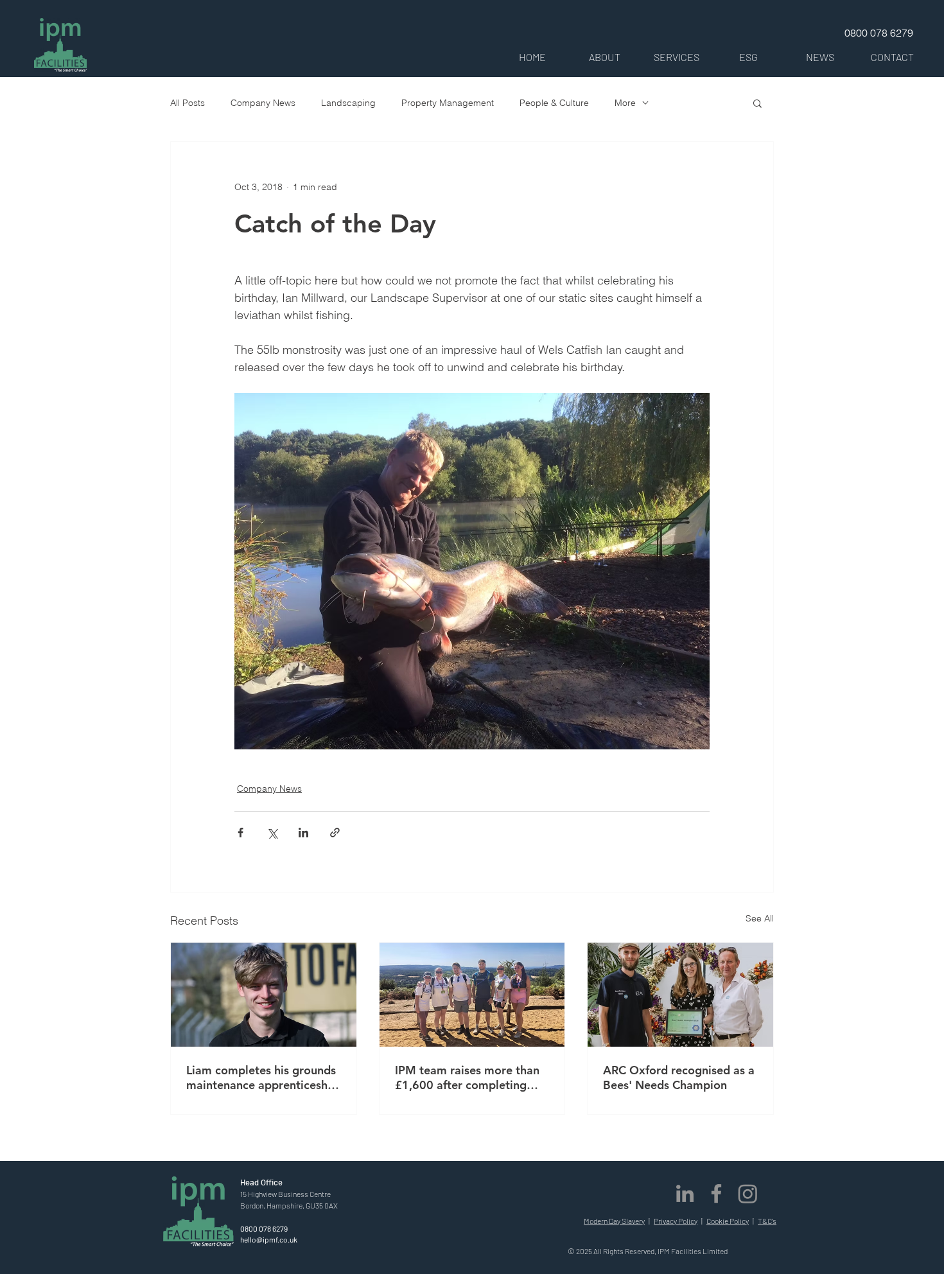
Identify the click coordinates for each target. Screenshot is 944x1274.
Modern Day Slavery (614, 1220)
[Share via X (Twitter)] (272, 832)
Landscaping (348, 103)
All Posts (187, 103)
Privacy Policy (675, 1220)
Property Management (447, 103)
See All (760, 918)
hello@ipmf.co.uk (268, 1239)
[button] (604, 57)
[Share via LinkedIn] (303, 832)
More (625, 103)
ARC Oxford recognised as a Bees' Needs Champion (679, 1077)
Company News (263, 103)
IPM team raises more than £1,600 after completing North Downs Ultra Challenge (467, 1077)
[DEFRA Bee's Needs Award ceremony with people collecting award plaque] (680, 995)
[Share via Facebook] (240, 832)
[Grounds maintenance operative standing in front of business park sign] (263, 995)
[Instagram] (747, 1193)
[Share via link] (335, 832)
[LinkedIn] (684, 1193)
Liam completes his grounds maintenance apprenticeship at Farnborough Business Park (262, 1077)
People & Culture (554, 103)
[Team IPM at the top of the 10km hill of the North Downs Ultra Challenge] (472, 995)
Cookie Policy (727, 1220)
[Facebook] (716, 1193)
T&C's (767, 1220)
